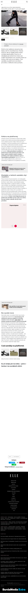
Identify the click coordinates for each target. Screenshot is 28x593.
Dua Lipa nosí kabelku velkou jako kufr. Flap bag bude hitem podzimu (13, 536)
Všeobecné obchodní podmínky (13, 491)
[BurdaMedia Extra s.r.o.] (14, 589)
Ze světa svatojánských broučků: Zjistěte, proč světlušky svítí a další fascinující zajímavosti (13, 569)
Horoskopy (13, 508)
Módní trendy (11, 4)
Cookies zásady (14, 505)
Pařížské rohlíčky (19, 527)
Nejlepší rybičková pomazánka (9, 527)
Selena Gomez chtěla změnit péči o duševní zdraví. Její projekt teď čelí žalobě (13, 545)
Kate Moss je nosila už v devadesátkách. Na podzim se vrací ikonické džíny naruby (14, 542)
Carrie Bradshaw (18, 316)
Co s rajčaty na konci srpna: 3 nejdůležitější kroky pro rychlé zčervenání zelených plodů (13, 577)
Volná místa (13, 487)
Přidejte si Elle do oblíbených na (13, 45)
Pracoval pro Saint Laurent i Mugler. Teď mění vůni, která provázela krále (13, 538)
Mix (14, 510)
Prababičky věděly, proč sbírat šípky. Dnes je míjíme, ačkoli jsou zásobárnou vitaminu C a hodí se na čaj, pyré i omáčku (12, 573)
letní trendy (16, 456)
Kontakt (13, 484)
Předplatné (13, 482)
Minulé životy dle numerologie (21, 521)
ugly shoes (18, 319)
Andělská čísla (12, 518)
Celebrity (13, 498)
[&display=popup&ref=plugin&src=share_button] (2, 40)
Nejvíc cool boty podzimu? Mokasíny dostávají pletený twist (11, 548)
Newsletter (13, 480)
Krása (13, 496)
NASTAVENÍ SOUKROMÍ (13, 503)
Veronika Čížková (5, 37)
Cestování (18, 518)
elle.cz (3, 170)
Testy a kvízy (7, 518)
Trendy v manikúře (12, 521)
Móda (5, 4)
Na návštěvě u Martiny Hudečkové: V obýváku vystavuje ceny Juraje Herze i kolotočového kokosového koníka (13, 562)
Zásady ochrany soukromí (13, 501)
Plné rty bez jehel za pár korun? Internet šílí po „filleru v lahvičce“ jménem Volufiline (14, 552)
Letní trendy (8, 519)
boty (10, 456)
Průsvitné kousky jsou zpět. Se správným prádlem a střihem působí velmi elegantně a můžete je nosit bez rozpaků (14, 566)
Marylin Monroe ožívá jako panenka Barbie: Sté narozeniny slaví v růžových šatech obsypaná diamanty (14, 558)
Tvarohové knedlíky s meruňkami (14, 526)
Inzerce (13, 489)
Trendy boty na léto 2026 (5, 524)
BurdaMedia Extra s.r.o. (17, 583)
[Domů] (14, 475)
